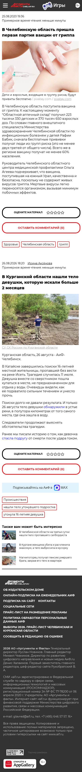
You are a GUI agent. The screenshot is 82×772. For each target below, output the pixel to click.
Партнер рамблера (37, 752)
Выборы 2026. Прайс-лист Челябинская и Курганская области (38, 628)
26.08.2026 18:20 (13, 263)
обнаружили (54, 407)
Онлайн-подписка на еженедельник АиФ (39, 595)
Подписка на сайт (19, 601)
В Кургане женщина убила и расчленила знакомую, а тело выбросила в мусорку (44, 546)
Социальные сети (18, 606)
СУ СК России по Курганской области (30, 347)
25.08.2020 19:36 (13, 16)
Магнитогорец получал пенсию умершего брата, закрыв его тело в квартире (45, 559)
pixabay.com (62, 99)
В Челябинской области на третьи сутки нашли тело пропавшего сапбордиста (44, 533)
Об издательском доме (23, 590)
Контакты (46, 601)
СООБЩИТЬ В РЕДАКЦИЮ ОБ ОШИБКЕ (33, 636)
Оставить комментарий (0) (41, 228)
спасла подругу (15, 438)
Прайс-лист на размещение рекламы (35, 612)
